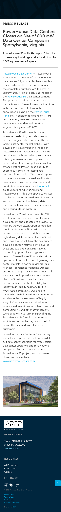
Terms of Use (9, 497)
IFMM (14, 507)
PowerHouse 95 (16, 96)
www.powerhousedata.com (19, 361)
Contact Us (10, 468)
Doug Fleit (43, 186)
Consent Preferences (12, 503)
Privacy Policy (9, 494)
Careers (8, 471)
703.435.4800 (11, 448)
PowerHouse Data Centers (18, 73)
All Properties (11, 465)
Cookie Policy (9, 500)
